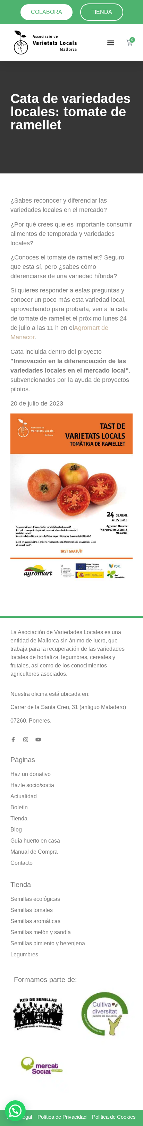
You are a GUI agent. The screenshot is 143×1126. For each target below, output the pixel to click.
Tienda (20, 884)
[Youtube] (38, 739)
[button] (111, 42)
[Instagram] (25, 739)
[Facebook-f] (13, 739)
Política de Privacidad (61, 1117)
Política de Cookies (114, 1117)
